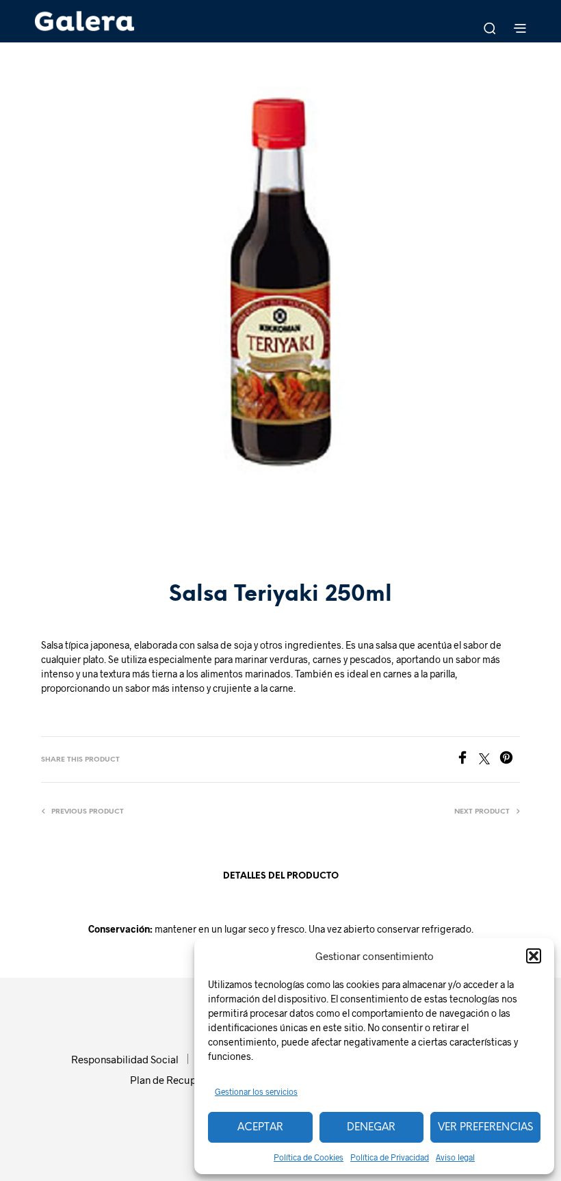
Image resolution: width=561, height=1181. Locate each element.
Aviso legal (455, 1157)
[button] (533, 956)
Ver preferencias (485, 1127)
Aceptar (260, 1127)
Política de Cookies (308, 1157)
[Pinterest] (509, 759)
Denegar (371, 1127)
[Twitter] (489, 759)
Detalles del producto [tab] (281, 876)
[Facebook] (467, 759)
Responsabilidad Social (125, 1059)
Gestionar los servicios (256, 1091)
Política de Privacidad (389, 1157)
